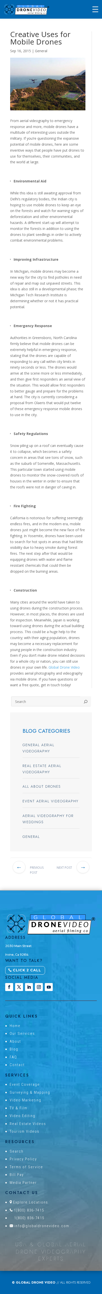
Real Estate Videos (28, 1123)
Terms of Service (26, 1167)
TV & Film (18, 1108)
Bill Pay (17, 1174)
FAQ (13, 1057)
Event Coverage (25, 1084)
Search (17, 1151)
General (41, 50)
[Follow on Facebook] (9, 987)
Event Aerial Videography (50, 801)
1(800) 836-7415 (29, 1210)
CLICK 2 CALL (27, 970)
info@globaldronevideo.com (41, 1226)
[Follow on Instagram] (39, 987)
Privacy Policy (23, 1159)
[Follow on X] (19, 987)
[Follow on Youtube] (49, 987)
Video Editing (22, 1116)
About (15, 1041)
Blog (14, 1049)
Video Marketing (25, 1100)
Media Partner (23, 1182)
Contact (17, 1065)
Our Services (22, 1033)
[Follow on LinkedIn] (29, 987)
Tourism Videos (24, 1131)
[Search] (85, 701)
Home (15, 1026)
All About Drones (42, 786)
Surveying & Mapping (30, 1092)
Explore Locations (30, 1202)
